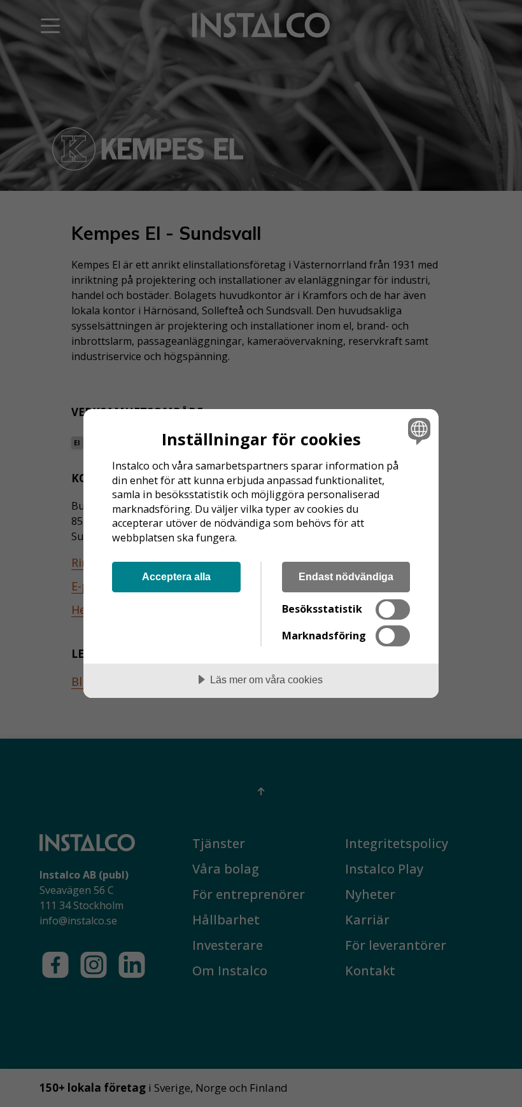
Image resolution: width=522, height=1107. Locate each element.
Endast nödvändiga (346, 576)
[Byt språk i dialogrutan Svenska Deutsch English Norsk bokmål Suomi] (417, 430)
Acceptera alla (176, 576)
